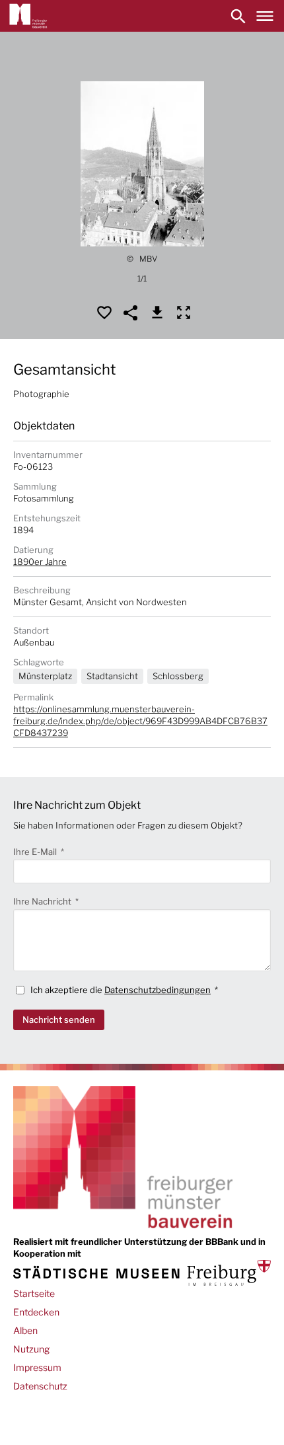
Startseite (34, 1293)
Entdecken (36, 1311)
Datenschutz (40, 1385)
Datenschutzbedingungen (157, 989)
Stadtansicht (112, 676)
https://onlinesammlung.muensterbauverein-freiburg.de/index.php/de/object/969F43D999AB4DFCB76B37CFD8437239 (140, 721)
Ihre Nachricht (43, 901)
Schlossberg (178, 676)
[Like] (104, 312)
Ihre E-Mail (36, 851)
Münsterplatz (45, 676)
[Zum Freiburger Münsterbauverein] (28, 16)
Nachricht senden (58, 1019)
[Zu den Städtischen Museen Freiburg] (142, 1273)
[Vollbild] (183, 312)
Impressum (37, 1367)
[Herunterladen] (157, 312)
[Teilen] (131, 312)
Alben (25, 1330)
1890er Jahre (40, 561)
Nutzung (31, 1348)
